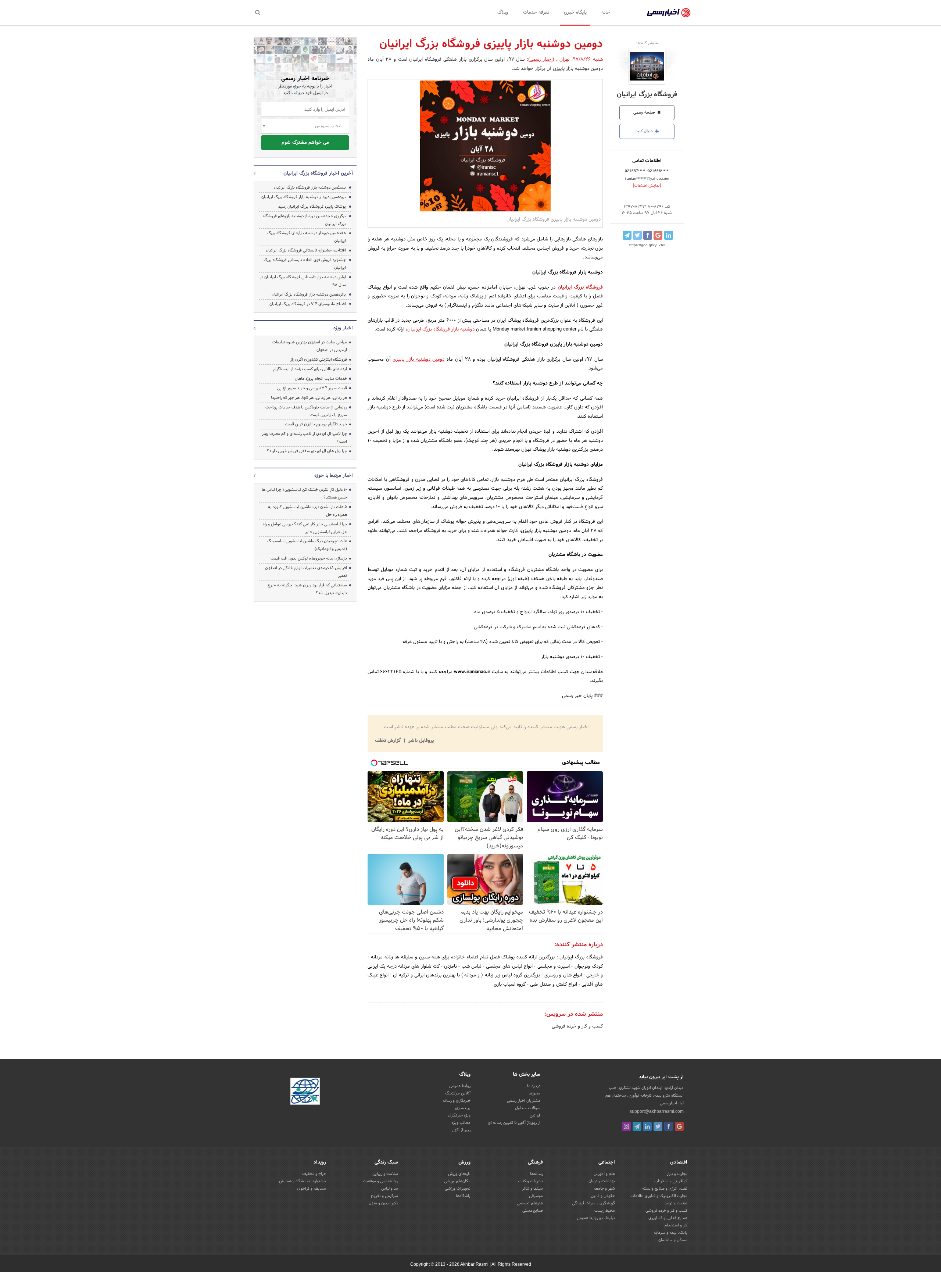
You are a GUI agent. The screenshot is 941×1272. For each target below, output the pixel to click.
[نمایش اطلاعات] (647, 185)
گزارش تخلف (388, 741)
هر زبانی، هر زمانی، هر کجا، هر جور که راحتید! (309, 397)
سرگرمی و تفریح (384, 1196)
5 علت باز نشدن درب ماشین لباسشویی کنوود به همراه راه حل (307, 511)
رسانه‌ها (536, 1174)
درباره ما (533, 1086)
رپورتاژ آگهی (461, 1130)
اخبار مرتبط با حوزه (333, 476)
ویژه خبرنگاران (459, 1115)
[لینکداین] (647, 1126)
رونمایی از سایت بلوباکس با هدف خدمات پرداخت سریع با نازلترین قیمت (306, 411)
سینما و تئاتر (532, 1188)
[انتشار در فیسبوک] (647, 235)
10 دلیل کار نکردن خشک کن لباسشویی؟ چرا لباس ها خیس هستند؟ (304, 493)
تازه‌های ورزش (459, 1174)
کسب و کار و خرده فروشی (577, 1026)
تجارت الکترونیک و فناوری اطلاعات (658, 1196)
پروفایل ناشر (420, 741)
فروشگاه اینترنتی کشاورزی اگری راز (318, 359)
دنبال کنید (645, 131)
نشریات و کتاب (530, 1181)
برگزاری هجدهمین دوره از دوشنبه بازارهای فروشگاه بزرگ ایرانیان (304, 220)
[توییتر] (658, 1126)
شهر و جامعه (604, 1188)
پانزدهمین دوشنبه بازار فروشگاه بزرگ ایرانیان (309, 294)
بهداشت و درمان (601, 1181)
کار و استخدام (676, 1225)
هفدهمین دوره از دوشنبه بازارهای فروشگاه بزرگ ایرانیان (306, 237)
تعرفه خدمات (536, 12)
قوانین (535, 1115)
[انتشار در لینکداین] (668, 235)
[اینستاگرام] (626, 1126)
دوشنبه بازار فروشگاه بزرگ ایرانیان (441, 329)
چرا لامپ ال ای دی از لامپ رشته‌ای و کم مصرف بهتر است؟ (304, 437)
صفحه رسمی (644, 112)
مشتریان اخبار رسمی (523, 1100)
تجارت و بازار (677, 1174)
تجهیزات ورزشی (457, 1188)
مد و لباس (389, 1188)
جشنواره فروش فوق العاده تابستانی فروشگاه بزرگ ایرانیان (305, 264)
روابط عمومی (459, 1086)
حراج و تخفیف (314, 1174)
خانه (605, 12)
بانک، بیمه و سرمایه (670, 1232)
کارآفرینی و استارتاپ (670, 1181)
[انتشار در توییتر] (637, 235)
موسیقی (536, 1196)
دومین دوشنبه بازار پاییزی (418, 359)
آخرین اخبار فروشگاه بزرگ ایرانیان (318, 173)
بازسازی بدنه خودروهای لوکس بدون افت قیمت (309, 558)
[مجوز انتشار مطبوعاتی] (305, 1092)
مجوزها (534, 1093)
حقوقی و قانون (603, 1196)
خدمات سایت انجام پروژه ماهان (321, 378)
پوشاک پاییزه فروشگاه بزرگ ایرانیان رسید (312, 206)
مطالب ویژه (461, 1122)
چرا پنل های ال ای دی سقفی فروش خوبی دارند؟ (307, 451)
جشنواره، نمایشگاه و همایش (302, 1181)
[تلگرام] (637, 1126)
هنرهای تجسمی (530, 1203)
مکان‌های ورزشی (457, 1181)
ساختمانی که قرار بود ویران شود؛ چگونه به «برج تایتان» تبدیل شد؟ (307, 589)
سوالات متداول (527, 1108)
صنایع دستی (532, 1210)
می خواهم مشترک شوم (305, 143)
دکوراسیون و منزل (383, 1203)
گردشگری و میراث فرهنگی (593, 1203)
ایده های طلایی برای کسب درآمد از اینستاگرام (310, 369)
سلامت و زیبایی (385, 1174)
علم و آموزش (604, 1174)
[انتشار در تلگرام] (627, 235)
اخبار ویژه (343, 328)
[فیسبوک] (668, 1126)
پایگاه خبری (575, 12)
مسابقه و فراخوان (311, 1188)
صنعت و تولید (676, 1203)
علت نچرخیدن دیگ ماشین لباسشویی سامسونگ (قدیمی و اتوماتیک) (307, 545)
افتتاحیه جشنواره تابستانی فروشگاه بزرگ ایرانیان (306, 250)
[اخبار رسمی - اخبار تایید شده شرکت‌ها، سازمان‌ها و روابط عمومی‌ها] (669, 13)
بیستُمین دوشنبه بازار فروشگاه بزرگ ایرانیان (310, 187)
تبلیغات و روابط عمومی (596, 1218)
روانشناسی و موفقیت (380, 1181)
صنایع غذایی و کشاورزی (667, 1218)
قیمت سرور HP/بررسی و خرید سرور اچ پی (312, 388)
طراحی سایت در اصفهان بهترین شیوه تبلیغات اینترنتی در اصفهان (309, 346)
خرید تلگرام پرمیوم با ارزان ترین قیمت (316, 424)
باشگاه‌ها (463, 1196)
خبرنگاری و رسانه (456, 1100)
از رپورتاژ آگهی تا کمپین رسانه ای (514, 1122)
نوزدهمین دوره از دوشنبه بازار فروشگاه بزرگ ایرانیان (303, 197)
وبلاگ (502, 12)
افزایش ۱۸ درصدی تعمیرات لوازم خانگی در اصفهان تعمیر (306, 572)
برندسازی (462, 1108)
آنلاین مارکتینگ (457, 1093)
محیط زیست (604, 1210)
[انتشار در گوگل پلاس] (658, 235)
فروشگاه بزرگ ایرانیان (647, 94)
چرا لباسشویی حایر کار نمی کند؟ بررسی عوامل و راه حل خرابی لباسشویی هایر (305, 528)
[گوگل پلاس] (679, 1126)
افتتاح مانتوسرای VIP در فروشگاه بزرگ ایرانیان (307, 304)
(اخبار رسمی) (541, 60)
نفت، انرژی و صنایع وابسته (664, 1188)
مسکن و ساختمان (672, 1240)
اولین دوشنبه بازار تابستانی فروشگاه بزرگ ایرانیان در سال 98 (303, 281)
